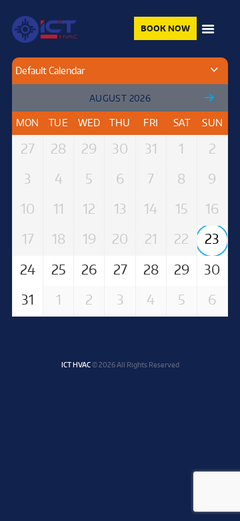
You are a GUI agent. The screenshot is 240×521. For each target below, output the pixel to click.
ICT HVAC (76, 364)
